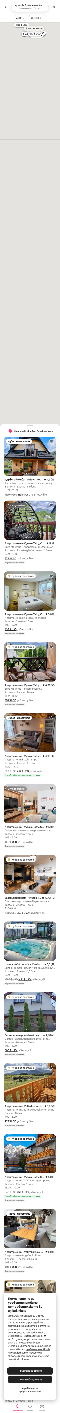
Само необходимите (30, 1379)
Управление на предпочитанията (30, 1390)
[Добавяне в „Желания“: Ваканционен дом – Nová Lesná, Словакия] (51, 996)
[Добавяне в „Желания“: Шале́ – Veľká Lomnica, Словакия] (51, 926)
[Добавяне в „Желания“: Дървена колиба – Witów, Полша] (51, 441)
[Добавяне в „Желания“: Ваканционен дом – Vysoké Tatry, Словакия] (51, 859)
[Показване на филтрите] (54, 7)
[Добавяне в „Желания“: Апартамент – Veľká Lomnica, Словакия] (51, 1067)
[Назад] (6, 7)
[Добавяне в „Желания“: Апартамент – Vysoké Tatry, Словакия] (51, 505)
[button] (24, 494)
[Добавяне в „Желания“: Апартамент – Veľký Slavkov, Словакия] (51, 1213)
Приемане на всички (30, 1370)
